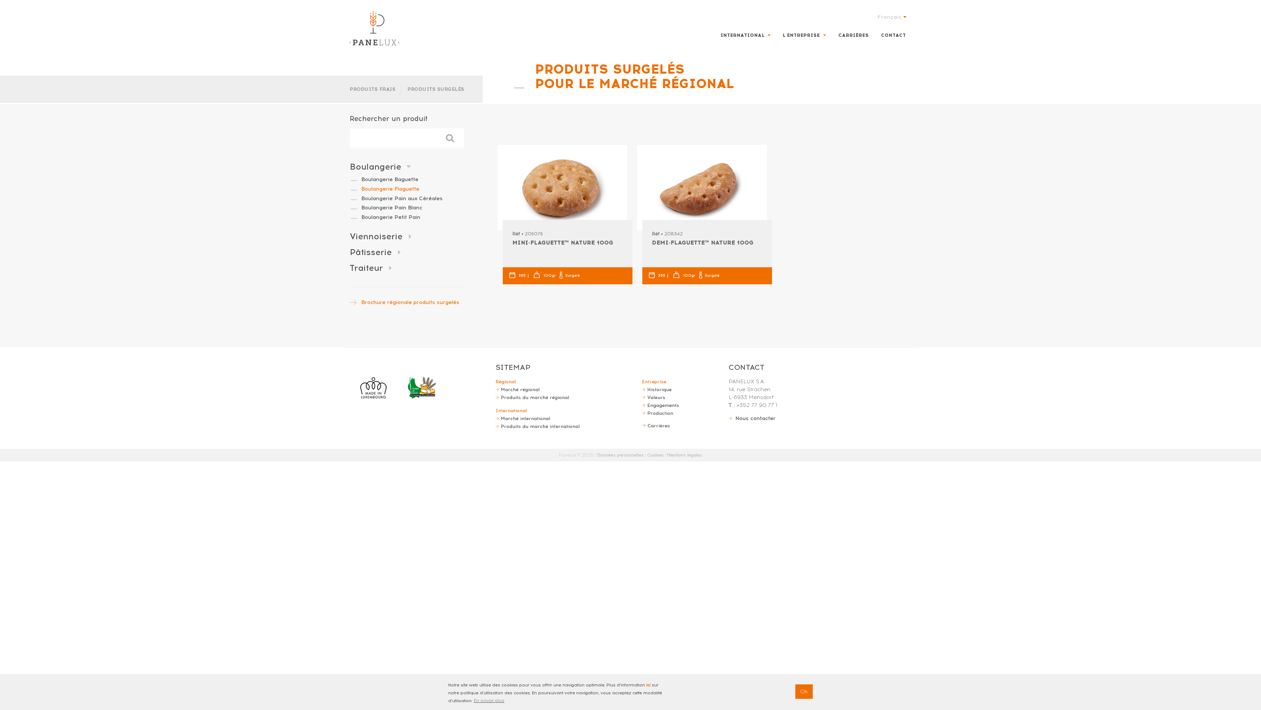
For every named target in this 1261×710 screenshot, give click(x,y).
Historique (659, 389)
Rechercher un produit (389, 118)
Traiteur (366, 268)
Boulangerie (375, 167)
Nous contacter (755, 418)
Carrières (853, 35)
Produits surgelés (436, 89)
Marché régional (520, 389)
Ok (804, 691)
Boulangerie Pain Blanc (391, 207)
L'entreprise (801, 35)
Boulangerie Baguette (389, 179)
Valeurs (656, 397)
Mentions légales (684, 455)
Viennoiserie (376, 236)
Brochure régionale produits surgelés (410, 302)
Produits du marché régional (535, 397)
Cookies (655, 455)
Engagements (663, 405)
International (743, 35)
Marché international (525, 418)
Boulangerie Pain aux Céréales (402, 198)
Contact (893, 35)
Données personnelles (620, 455)
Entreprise (654, 382)
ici (648, 685)
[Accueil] (374, 28)
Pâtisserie (371, 252)
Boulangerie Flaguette (390, 189)
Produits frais (372, 89)
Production (660, 413)
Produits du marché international (540, 426)
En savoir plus (489, 700)
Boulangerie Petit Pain (390, 217)
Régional (506, 382)
